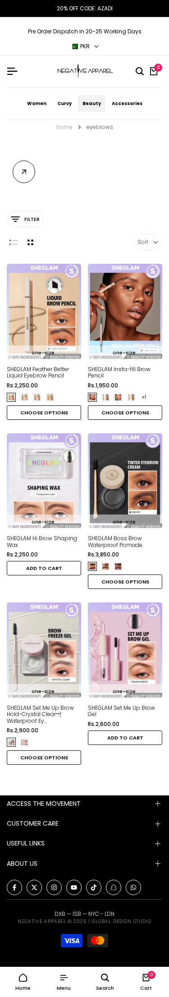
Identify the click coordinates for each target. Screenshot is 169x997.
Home (64, 127)
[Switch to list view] (13, 242)
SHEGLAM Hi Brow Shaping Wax (42, 541)
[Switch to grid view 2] (30, 242)
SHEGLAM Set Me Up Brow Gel (121, 711)
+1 (144, 397)
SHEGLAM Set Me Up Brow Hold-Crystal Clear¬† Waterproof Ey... (40, 714)
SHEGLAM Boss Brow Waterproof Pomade (115, 541)
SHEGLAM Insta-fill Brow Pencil (119, 372)
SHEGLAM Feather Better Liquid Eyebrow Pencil (38, 372)
